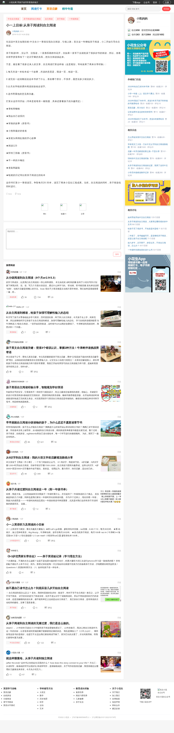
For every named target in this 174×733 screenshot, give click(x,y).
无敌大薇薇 (15, 582)
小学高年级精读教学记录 (138, 172)
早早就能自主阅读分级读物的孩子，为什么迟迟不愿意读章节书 (44, 422)
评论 (36, 371)
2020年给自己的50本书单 (139, 86)
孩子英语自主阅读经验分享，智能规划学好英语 (34, 387)
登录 (155, 2)
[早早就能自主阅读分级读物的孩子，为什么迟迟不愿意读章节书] (111, 428)
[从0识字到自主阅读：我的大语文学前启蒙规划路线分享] (111, 463)
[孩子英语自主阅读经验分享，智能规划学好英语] (111, 393)
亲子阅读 (61, 19)
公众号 (147, 2)
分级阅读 (7, 698)
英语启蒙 (52, 8)
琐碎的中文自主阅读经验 (138, 158)
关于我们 (116, 692)
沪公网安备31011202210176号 (104, 717)
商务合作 (116, 705)
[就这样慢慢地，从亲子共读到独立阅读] (111, 664)
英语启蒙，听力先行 (136, 107)
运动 (42, 705)
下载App (136, 2)
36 (25, 297)
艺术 (42, 708)
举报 (19, 194)
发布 (117, 254)
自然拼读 (7, 695)
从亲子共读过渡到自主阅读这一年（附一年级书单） (37, 489)
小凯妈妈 (15, 31)
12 (37, 509)
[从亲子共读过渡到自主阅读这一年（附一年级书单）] (111, 495)
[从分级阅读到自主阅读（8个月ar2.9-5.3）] (111, 283)
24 (37, 332)
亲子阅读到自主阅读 (32, 19)
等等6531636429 (17, 381)
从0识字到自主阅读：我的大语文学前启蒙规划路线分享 (39, 457)
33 (29, 642)
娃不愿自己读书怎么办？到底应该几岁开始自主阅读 (37, 588)
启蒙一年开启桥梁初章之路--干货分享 (144, 151)
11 (11, 674)
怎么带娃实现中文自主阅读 (139, 137)
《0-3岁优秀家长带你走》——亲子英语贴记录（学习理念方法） (44, 556)
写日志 (166, 9)
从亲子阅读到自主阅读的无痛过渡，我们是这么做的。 (38, 623)
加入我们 (116, 695)
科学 (42, 702)
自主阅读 (49, 19)
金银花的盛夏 (16, 617)
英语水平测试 (9, 705)
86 (29, 442)
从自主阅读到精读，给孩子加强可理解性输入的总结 (37, 312)
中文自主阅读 (13, 19)
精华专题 (67, 8)
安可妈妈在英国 (17, 342)
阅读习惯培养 (81, 695)
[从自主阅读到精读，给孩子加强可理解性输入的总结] (111, 318)
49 (25, 473)
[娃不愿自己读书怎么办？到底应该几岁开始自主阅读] (111, 594)
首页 (24, 8)
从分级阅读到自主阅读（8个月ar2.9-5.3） (31, 277)
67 (23, 674)
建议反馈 (116, 708)
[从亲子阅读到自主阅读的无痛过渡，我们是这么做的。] (111, 629)
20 (52, 297)
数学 (42, 695)
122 (42, 642)
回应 (10, 194)
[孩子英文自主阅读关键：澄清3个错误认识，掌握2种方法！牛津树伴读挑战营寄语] (111, 353)
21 (52, 473)
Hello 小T (20, 307)
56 (55, 442)
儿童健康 (79, 698)
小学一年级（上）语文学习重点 (141, 93)
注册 (167, 2)
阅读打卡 (36, 8)
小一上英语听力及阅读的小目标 (25, 524)
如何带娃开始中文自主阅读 (139, 217)
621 (42, 442)
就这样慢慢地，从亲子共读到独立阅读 (29, 658)
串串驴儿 (14, 550)
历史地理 (43, 698)
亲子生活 (79, 702)
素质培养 (79, 692)
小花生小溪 (15, 652)
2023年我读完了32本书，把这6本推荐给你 (146, 119)
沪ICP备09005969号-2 (80, 717)
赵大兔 (13, 483)
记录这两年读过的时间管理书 (140, 112)
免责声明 (116, 702)
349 (39, 473)
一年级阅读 (73, 19)
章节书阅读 (8, 702)
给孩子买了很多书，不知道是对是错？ (144, 228)
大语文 (42, 692)
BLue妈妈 (15, 417)
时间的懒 (14, 272)
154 (39, 297)
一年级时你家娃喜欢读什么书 (140, 249)
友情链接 (116, 698)
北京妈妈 (14, 452)
